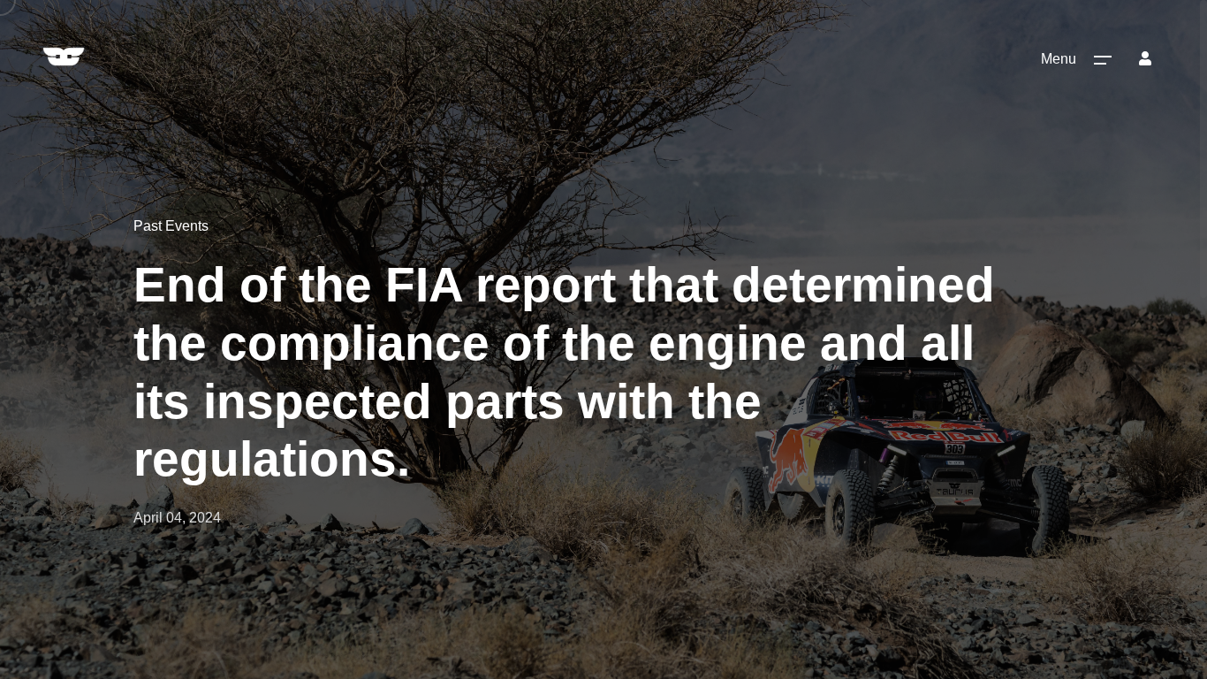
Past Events (171, 225)
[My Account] (1145, 58)
